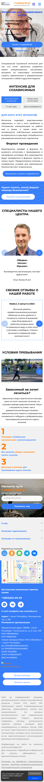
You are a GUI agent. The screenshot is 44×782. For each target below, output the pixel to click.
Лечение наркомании (14, 531)
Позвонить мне (22, 506)
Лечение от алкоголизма (15, 538)
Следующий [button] (39, 253)
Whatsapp (4, 604)
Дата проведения (32, 106)
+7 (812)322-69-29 (21, 3)
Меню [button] (39, 4)
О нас (4, 523)
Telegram (21, 604)
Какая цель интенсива (32, 100)
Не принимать (35, 773)
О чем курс (11, 106)
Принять (35, 778)
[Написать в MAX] (33, 4)
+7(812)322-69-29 (11, 597)
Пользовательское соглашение (16, 767)
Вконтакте (12, 604)
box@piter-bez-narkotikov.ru (23, 611)
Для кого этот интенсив (11, 100)
